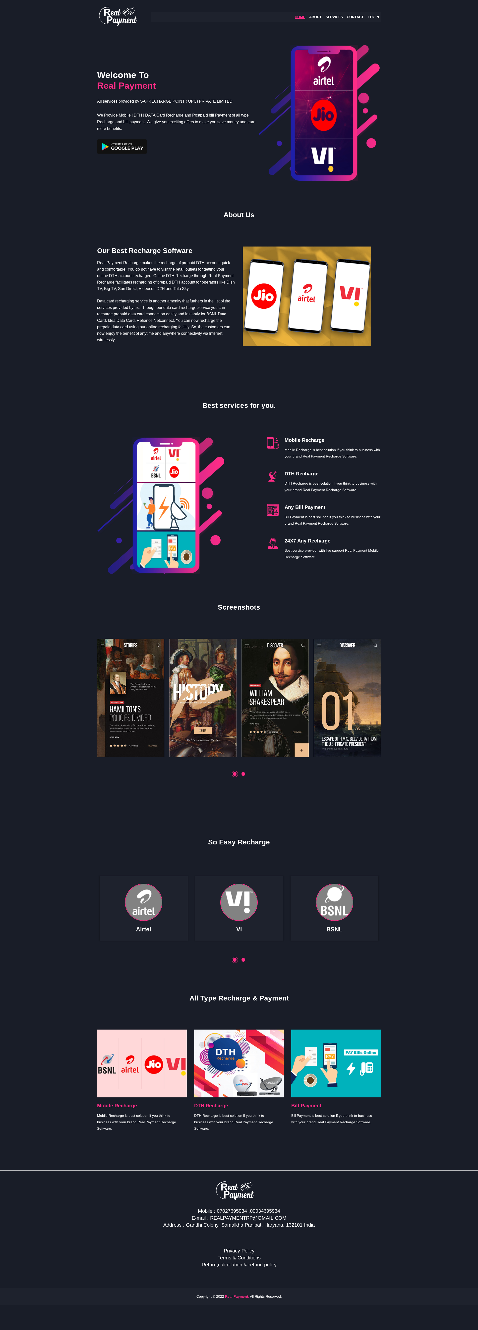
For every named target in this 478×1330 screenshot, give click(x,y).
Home (300, 17)
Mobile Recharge (117, 1105)
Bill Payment (306, 1105)
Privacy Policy (239, 1250)
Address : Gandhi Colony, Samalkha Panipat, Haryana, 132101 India (239, 1225)
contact (355, 17)
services (334, 17)
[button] (235, 774)
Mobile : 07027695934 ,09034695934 (239, 1211)
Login (373, 17)
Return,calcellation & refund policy (239, 1264)
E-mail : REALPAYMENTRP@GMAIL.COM (239, 1218)
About (315, 17)
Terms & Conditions (239, 1257)
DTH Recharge (211, 1105)
